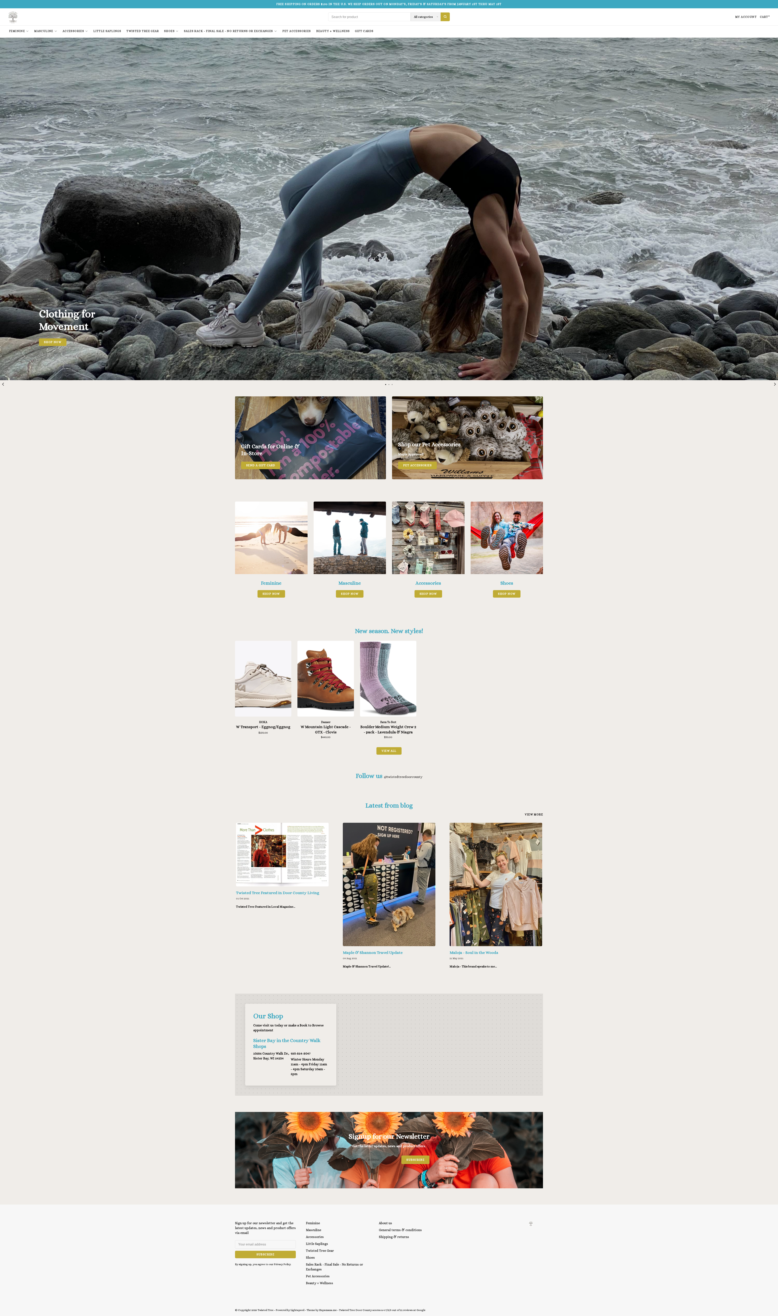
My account (746, 16)
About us (385, 1223)
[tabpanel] (389, 209)
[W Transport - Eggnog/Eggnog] (263, 679)
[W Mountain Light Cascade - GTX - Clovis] (325, 679)
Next (775, 384)
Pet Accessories (296, 31)
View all (389, 750)
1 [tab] (385, 384)
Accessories (73, 31)
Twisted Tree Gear (142, 31)
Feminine (17, 31)
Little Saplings (107, 31)
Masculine (43, 31)
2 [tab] (389, 384)
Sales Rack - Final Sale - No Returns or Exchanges (228, 31)
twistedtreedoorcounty (403, 777)
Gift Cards (364, 31)
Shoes (169, 31)
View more (534, 814)
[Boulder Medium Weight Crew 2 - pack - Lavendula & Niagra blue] (388, 679)
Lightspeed (297, 1310)
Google (421, 1310)
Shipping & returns (394, 1237)
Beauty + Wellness (333, 31)
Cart (765, 16)
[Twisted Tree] (531, 1224)
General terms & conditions (400, 1230)
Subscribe (415, 1159)
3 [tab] (392, 384)
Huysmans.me (328, 1310)
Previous (3, 384)
